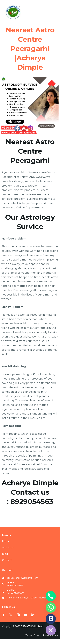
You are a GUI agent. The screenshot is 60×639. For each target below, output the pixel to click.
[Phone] (51, 596)
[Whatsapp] (51, 607)
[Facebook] (3, 614)
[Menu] (56, 12)
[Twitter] (10, 614)
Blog (5, 554)
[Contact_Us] (51, 619)
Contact (7, 560)
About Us (8, 547)
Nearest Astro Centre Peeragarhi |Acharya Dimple (30, 48)
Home (6, 541)
